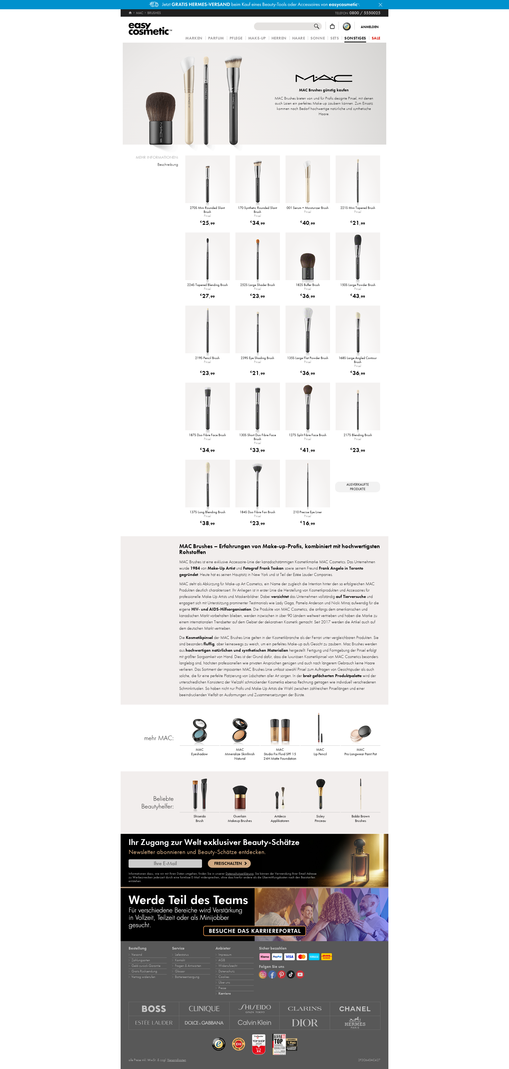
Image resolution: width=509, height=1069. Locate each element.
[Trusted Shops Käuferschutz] (347, 26)
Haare (298, 38)
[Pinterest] (281, 974)
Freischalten (228, 863)
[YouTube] (300, 974)
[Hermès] (355, 1023)
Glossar (180, 971)
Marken (193, 38)
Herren (279, 38)
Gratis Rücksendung (144, 971)
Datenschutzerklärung (239, 873)
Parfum (216, 38)
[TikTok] (290, 974)
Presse (222, 988)
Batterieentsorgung (187, 977)
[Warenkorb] (332, 26)
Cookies (223, 977)
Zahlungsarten (140, 960)
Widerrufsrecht (227, 966)
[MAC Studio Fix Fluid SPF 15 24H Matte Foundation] (280, 728)
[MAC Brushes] (194, 94)
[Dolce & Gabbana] (204, 1023)
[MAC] (324, 79)
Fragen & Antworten (188, 966)
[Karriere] (254, 914)
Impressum (224, 954)
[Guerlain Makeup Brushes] (240, 795)
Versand (136, 954)
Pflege (236, 38)
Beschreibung (167, 164)
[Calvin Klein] (255, 1023)
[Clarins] (305, 1009)
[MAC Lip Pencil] (320, 728)
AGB (221, 960)
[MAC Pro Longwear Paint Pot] (360, 728)
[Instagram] (262, 974)
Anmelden (370, 27)
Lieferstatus (181, 954)
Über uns (224, 982)
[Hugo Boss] (154, 1009)
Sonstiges (355, 38)
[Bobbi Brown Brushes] (360, 795)
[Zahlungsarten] (319, 956)
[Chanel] (355, 1009)
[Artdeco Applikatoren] (280, 795)
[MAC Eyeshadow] (200, 728)
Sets (334, 38)
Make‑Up (257, 38)
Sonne (317, 38)
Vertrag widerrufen (143, 977)
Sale (376, 38)
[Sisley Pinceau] (320, 795)
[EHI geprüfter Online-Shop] (238, 1044)
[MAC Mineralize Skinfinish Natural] (240, 728)
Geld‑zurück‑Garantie (145, 966)
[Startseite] (131, 13)
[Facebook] (272, 974)
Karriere (224, 993)
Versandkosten (176, 1060)
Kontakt (180, 960)
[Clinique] (204, 1009)
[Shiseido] (255, 1009)
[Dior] (305, 1023)
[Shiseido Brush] (200, 795)
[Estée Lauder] (154, 1023)
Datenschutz (226, 971)
